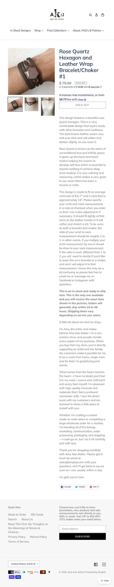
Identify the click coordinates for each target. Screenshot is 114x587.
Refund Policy (38, 537)
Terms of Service (18, 541)
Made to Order (17, 514)
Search (12, 519)
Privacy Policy (17, 537)
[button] (80, 87)
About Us (27, 519)
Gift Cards (37, 514)
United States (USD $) (23, 563)
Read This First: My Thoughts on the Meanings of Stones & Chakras (28, 528)
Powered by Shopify (95, 572)
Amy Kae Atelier (76, 572)
